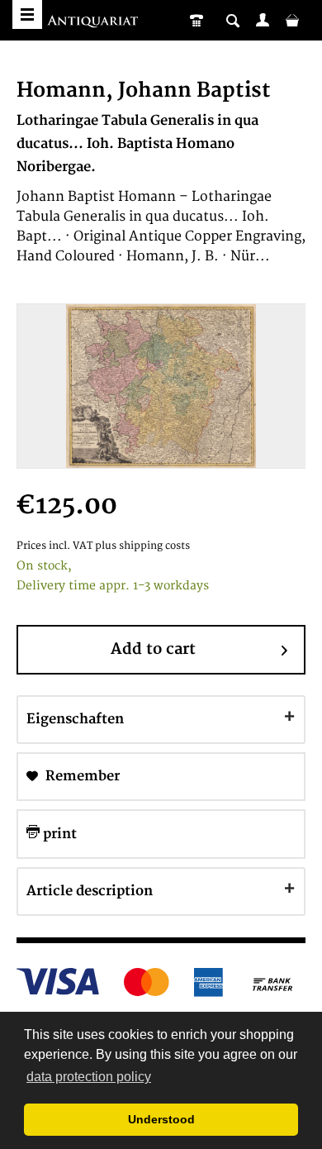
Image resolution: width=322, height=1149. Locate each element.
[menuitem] (262, 20)
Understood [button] (161, 1119)
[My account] (262, 20)
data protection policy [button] (88, 1077)
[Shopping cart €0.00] (292, 20)
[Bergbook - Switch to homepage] (94, 22)
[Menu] (27, 14)
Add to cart (153, 649)
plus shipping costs (142, 546)
